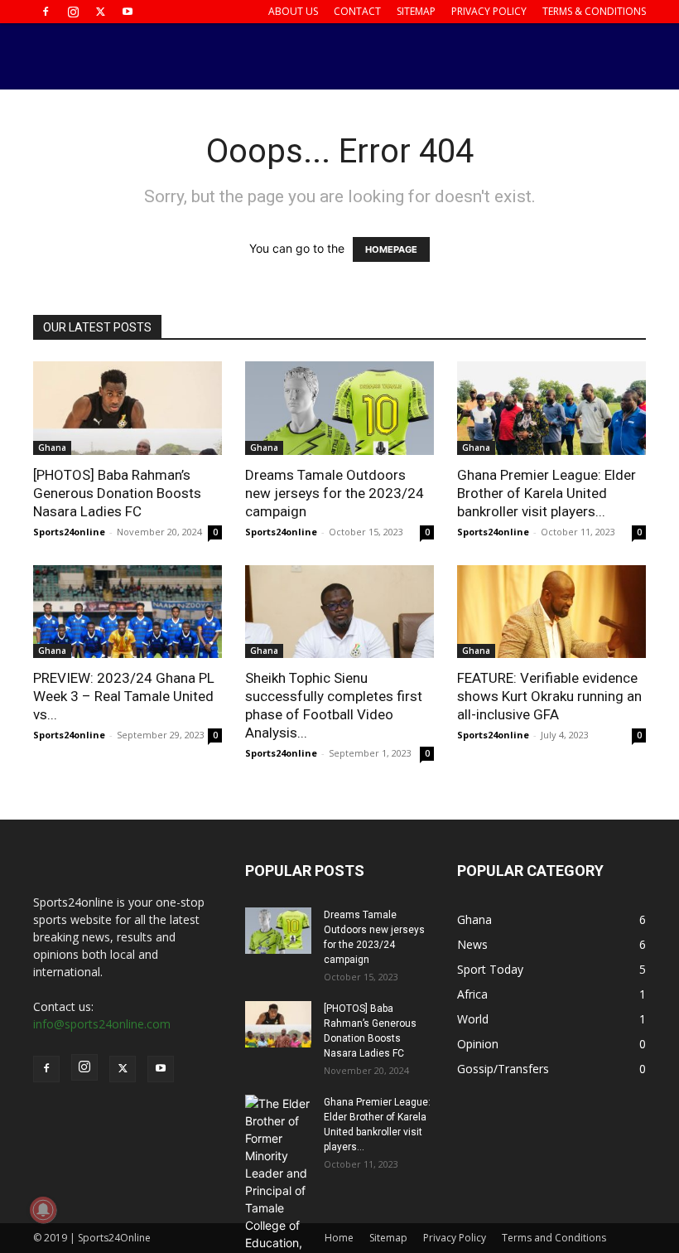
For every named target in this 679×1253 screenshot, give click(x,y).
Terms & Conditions (594, 11)
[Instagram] (72, 11)
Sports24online (69, 531)
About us (293, 11)
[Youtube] (127, 11)
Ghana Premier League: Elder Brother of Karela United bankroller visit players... (546, 493)
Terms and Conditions (554, 1238)
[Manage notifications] (43, 1210)
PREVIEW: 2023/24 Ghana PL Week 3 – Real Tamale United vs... (123, 696)
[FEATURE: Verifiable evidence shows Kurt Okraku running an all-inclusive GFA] (551, 612)
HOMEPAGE (391, 249)
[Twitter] (100, 11)
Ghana (52, 447)
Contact (357, 11)
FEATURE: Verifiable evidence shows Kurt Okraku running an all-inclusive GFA (549, 696)
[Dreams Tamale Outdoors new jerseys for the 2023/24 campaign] (339, 408)
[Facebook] (45, 11)
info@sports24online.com (102, 1024)
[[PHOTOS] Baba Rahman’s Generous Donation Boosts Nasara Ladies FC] (127, 408)
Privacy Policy (489, 11)
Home (339, 1238)
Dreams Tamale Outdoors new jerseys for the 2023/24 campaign (334, 493)
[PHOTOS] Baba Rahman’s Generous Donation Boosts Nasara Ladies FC (117, 493)
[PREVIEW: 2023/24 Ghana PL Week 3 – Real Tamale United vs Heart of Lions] (127, 612)
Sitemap (416, 11)
